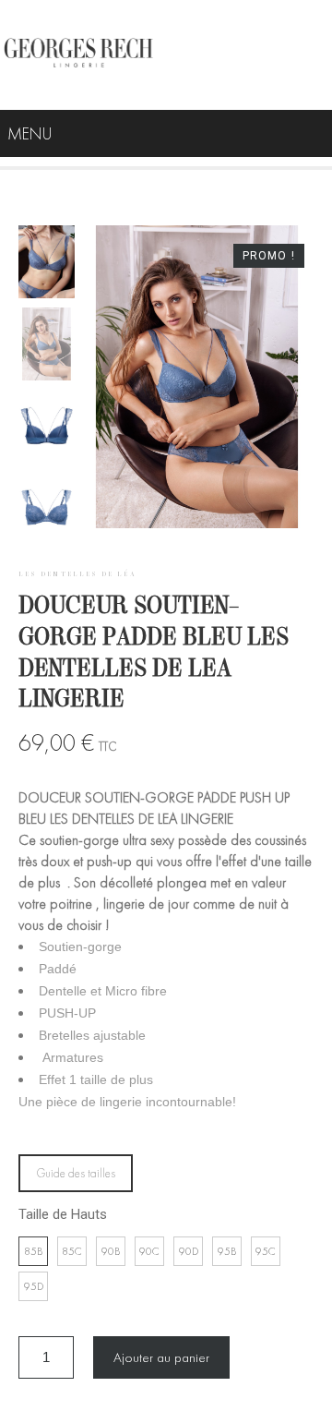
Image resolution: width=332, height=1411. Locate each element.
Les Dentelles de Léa (77, 574)
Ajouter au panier (161, 1357)
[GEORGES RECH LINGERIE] (78, 55)
